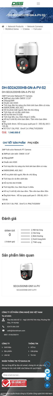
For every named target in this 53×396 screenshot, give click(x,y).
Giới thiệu (7, 347)
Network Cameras (35, 26)
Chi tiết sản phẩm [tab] (14, 142)
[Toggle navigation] (38, 3)
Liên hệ (6, 355)
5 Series (26, 29)
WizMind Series (12, 29)
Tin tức (33, 355)
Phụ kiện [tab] (33, 142)
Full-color (38, 29)
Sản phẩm (8, 351)
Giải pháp (34, 351)
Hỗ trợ (32, 347)
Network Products (15, 26)
